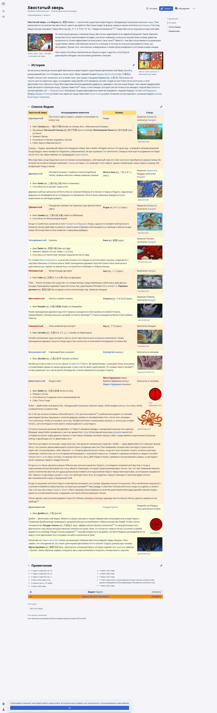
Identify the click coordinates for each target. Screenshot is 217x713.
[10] (113, 525)
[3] (114, 40)
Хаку (86, 432)
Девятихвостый (37, 381)
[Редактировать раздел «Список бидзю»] (161, 107)
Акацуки (152, 120)
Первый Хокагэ (57, 90)
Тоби (76, 414)
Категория (32, 604)
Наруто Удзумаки (40, 97)
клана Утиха (95, 93)
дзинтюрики (144, 25)
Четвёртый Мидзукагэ (145, 90)
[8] (88, 486)
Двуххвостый (36, 173)
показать (156, 592)
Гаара (106, 118)
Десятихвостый (37, 507)
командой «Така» (115, 363)
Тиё (104, 151)
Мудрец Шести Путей (107, 74)
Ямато (39, 456)
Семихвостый (36, 326)
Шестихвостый (36, 298)
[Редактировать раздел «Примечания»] (161, 565)
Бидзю (46, 15)
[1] (113, 28)
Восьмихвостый (37, 352)
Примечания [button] (41, 565)
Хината (38, 465)
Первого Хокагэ (60, 489)
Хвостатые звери (36, 608)
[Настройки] (3, 703)
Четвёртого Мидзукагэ (76, 223)
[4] (79, 87)
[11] (75, 531)
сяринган (121, 547)
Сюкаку (71, 163)
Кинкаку (89, 498)
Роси (65, 266)
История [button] (38, 65)
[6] (132, 366)
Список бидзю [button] (42, 107)
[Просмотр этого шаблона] (31, 592)
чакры (150, 22)
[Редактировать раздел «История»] (134, 65)
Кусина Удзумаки (112, 381)
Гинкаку (98, 498)
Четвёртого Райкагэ (78, 363)
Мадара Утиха (42, 93)
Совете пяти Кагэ (50, 540)
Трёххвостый (35, 207)
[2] (115, 28)
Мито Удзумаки (111, 377)
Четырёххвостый (38, 240)
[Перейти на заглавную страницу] (3, 4)
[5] (90, 314)
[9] (38, 501)
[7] (97, 413)
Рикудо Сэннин (110, 507)
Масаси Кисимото (48, 260)
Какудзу (140, 173)
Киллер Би (108, 352)
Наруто (99, 591)
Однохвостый (36, 118)
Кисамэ (150, 238)
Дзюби (128, 70)
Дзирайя (117, 432)
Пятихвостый (36, 270)
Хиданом (151, 170)
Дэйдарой (151, 116)
